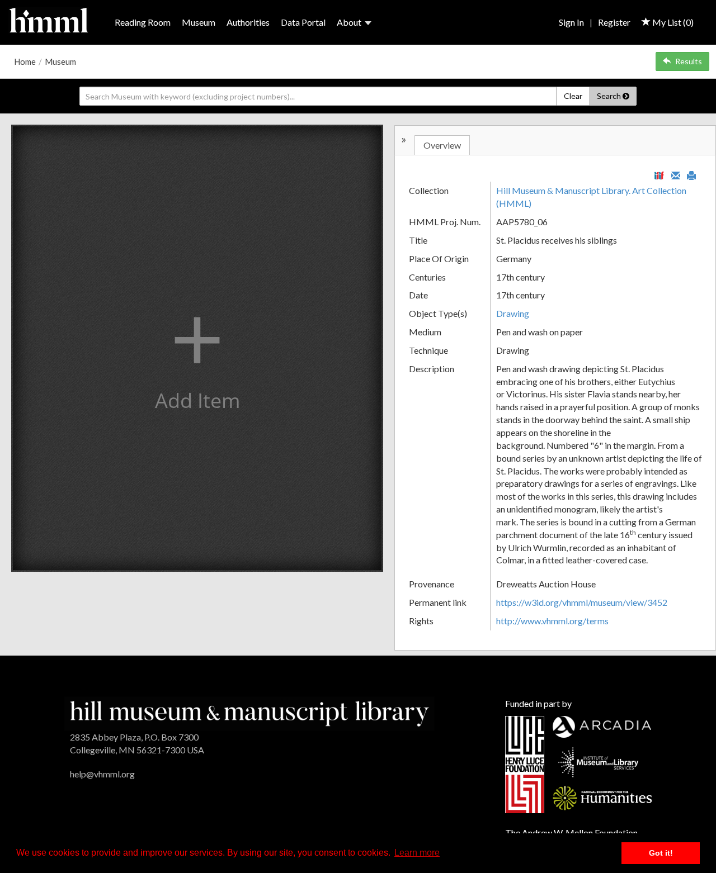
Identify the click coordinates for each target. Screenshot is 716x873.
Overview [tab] (442, 145)
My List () (672, 22)
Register (614, 22)
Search (610, 96)
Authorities (248, 22)
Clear (573, 96)
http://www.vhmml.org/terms (552, 620)
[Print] (691, 174)
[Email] (675, 174)
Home (25, 61)
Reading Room (143, 22)
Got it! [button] (661, 852)
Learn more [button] (417, 852)
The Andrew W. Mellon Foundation (571, 832)
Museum (198, 22)
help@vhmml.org (102, 773)
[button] (197, 348)
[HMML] (249, 712)
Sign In (571, 22)
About (349, 22)
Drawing (512, 313)
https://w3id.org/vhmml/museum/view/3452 (581, 602)
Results (688, 61)
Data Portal (303, 22)
